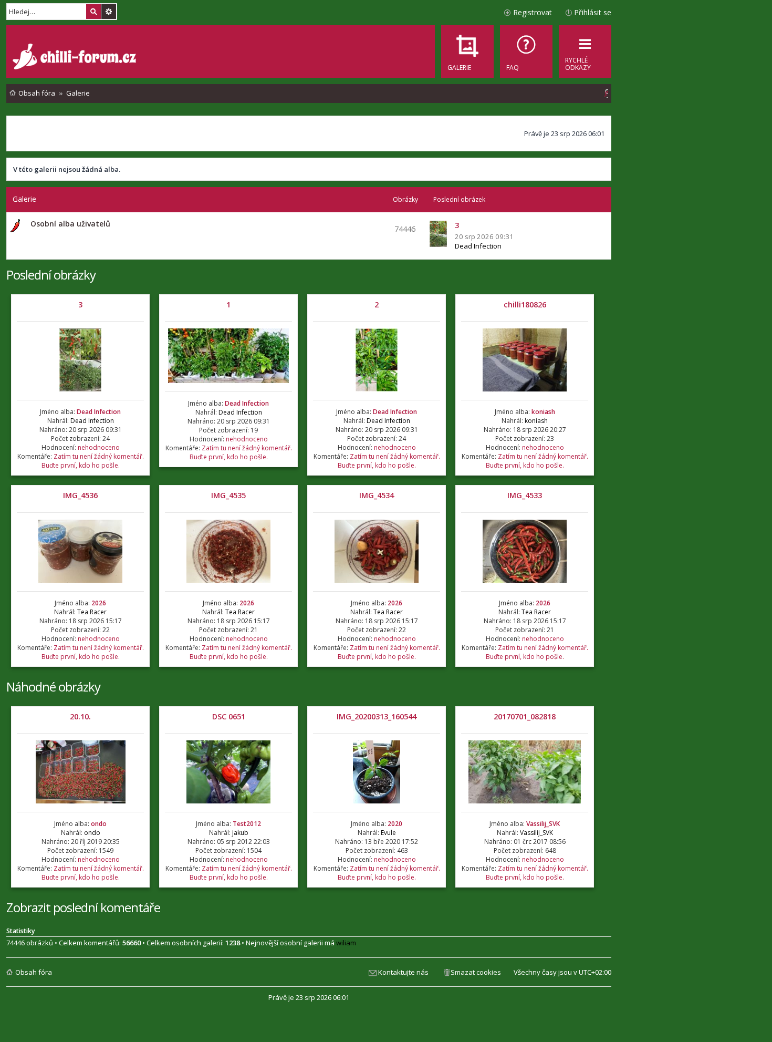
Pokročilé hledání (108, 11)
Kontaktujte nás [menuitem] (403, 972)
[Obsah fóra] (76, 58)
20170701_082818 (525, 716)
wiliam (346, 942)
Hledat (93, 11)
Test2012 (247, 823)
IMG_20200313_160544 (376, 716)
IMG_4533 (524, 495)
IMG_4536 (80, 495)
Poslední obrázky (51, 274)
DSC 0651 (228, 716)
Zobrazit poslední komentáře (83, 907)
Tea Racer (92, 611)
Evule (388, 832)
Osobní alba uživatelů (70, 224)
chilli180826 (525, 304)
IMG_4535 (228, 495)
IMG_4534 (376, 495)
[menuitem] (526, 51)
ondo (99, 823)
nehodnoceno (99, 447)
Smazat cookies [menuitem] (476, 972)
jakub (240, 832)
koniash (543, 411)
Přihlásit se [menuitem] (592, 12)
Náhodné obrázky (53, 686)
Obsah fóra (33, 972)
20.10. (80, 716)
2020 (395, 823)
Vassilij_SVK (543, 823)
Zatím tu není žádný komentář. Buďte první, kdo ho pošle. (92, 461)
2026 (98, 603)
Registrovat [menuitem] (532, 12)
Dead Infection (478, 246)
